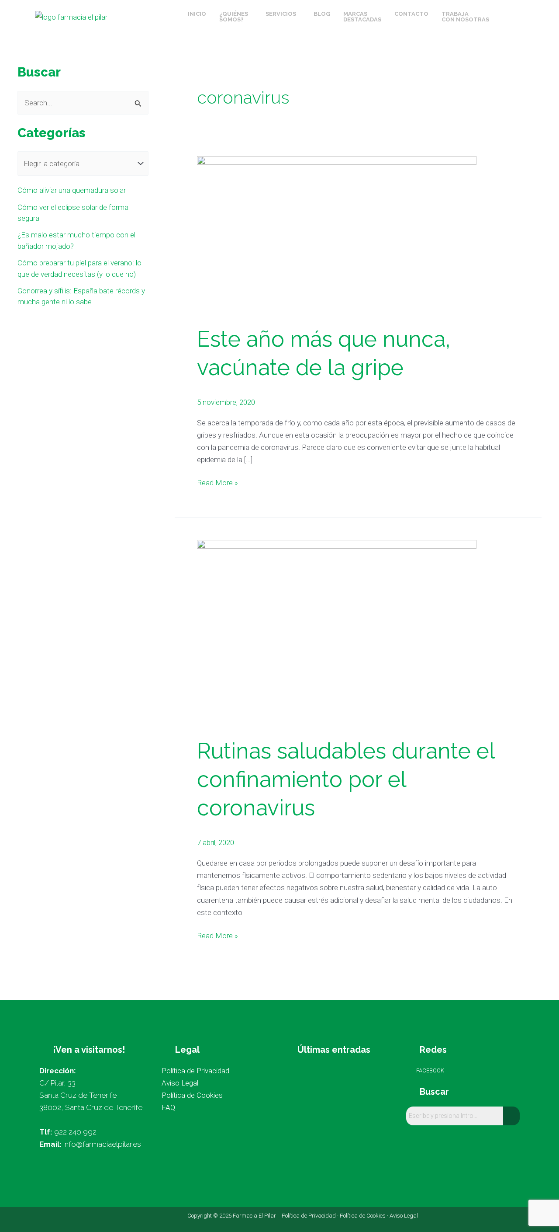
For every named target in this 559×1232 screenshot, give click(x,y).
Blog (322, 13)
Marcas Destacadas (362, 16)
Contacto (411, 13)
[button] (236, 16)
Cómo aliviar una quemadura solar (71, 190)
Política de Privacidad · (311, 1215)
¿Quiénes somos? (233, 16)
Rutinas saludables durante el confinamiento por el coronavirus (345, 779)
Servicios (281, 13)
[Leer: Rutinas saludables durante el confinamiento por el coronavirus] (336, 632)
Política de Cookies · (365, 1215)
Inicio (197, 13)
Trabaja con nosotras (465, 16)
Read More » (217, 482)
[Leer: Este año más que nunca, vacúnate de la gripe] (336, 234)
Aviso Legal (404, 1215)
